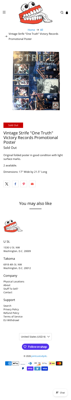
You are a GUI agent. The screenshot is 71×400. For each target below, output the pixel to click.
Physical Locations (13, 281)
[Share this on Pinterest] (24, 184)
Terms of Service (13, 316)
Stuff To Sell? (10, 288)
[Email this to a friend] (32, 184)
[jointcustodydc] (35, 12)
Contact (7, 292)
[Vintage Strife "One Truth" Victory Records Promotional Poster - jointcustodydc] (35, 80)
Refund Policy (11, 313)
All (41, 30)
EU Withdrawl (11, 320)
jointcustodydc (39, 356)
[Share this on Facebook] (15, 184)
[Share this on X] (6, 184)
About (6, 285)
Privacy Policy (11, 309)
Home (31, 30)
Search (7, 305)
